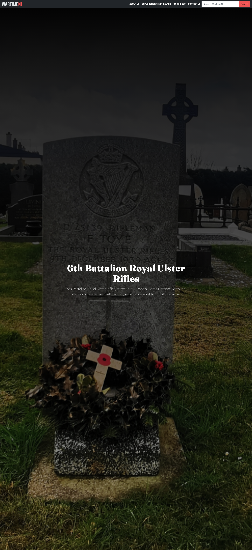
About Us (135, 4)
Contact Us (194, 4)
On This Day (179, 4)
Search (244, 4)
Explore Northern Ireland (156, 4)
